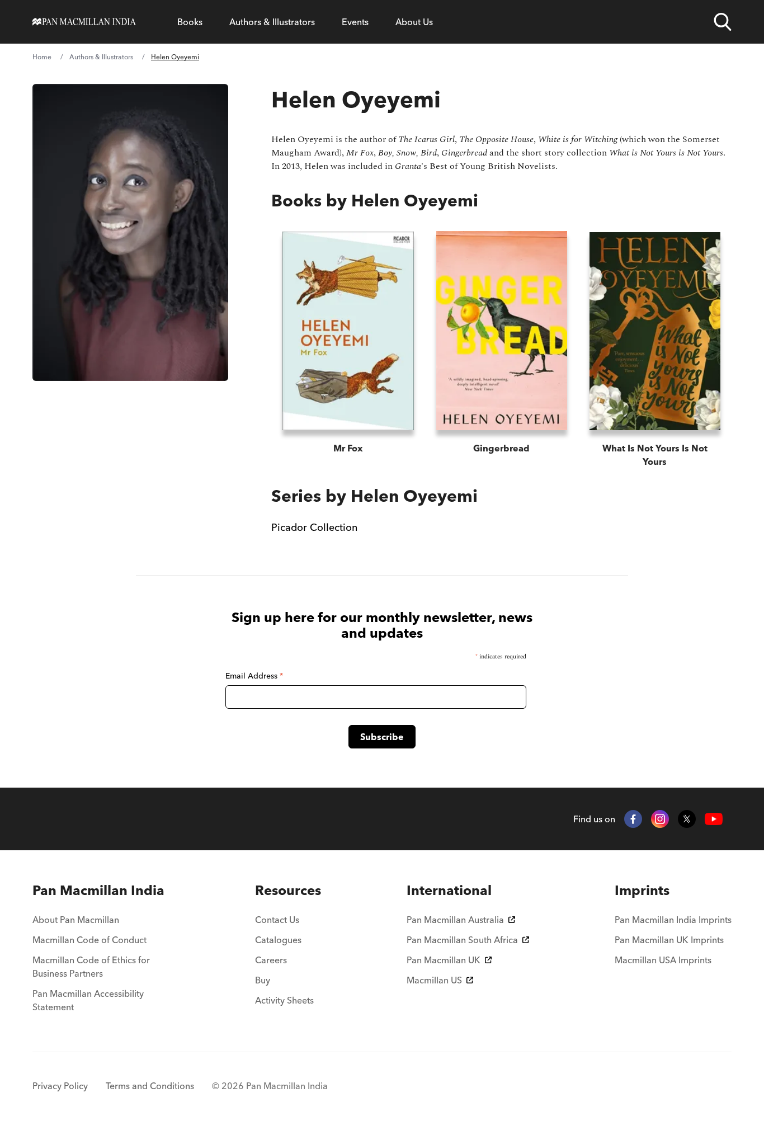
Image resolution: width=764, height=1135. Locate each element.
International (449, 890)
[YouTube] (714, 819)
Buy (262, 980)
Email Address (254, 676)
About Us (414, 21)
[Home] (84, 22)
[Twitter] (687, 819)
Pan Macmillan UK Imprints (669, 939)
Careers (271, 960)
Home (41, 57)
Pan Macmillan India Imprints (673, 919)
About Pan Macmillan (75, 919)
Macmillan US (434, 980)
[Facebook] (633, 819)
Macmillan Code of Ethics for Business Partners (91, 966)
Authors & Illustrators (272, 21)
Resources (288, 890)
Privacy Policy (60, 1085)
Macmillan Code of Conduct (89, 939)
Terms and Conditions (150, 1085)
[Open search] (723, 22)
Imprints (642, 890)
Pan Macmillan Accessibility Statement (88, 1000)
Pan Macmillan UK (443, 960)
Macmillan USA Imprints (663, 960)
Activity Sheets (284, 1000)
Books (189, 21)
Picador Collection (314, 527)
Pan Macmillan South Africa (462, 939)
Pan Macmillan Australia (455, 919)
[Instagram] (660, 819)
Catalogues (278, 939)
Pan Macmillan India (98, 890)
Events (355, 21)
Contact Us (277, 919)
